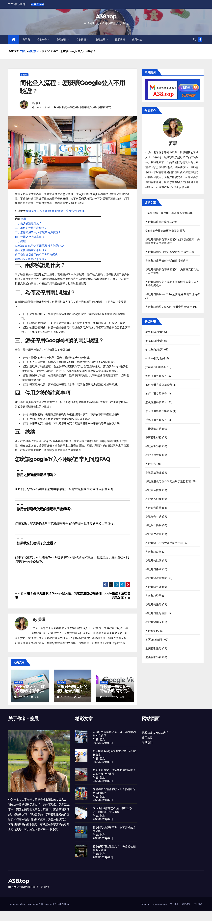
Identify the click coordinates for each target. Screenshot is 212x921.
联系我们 (147, 742)
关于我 (26, 39)
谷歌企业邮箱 (153, 446)
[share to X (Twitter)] (110, 584)
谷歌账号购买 (153, 525)
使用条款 (137, 39)
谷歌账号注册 (153, 507)
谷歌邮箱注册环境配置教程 (161, 221)
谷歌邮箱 (62, 39)
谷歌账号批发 (153, 499)
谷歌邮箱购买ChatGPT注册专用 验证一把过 (171, 306)
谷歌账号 (42, 39)
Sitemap (145, 904)
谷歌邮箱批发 (85, 107)
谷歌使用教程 (67, 107)
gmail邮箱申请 (154, 340)
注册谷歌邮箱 (153, 428)
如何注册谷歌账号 (156, 376)
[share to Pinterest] (127, 584)
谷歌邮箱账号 (153, 604)
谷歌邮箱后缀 (153, 551)
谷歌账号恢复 (153, 490)
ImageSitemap (160, 904)
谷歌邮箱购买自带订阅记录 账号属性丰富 (169, 251)
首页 (23, 51)
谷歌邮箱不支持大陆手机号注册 (164, 543)
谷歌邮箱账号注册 (156, 613)
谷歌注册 (101, 39)
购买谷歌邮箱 (153, 657)
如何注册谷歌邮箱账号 (158, 384)
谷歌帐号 (150, 463)
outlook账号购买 (155, 358)
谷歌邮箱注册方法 (156, 578)
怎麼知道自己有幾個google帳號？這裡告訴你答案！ (56, 210)
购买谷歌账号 (153, 648)
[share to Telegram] (122, 584)
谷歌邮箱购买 (153, 622)
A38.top (106, 16)
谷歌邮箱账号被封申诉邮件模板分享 (166, 260)
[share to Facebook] (105, 584)
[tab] (72, 482)
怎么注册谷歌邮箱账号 (158, 411)
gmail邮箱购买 (154, 349)
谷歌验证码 (152, 630)
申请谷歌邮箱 (153, 437)
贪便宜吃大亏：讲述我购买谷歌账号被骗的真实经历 (29, 690)
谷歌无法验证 (153, 472)
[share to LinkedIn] (116, 584)
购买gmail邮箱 (154, 639)
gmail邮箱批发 (154, 332)
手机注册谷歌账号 (156, 419)
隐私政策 (120, 39)
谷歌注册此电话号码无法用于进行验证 (168, 481)
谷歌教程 (81, 39)
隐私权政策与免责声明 (155, 732)
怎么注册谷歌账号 (156, 402)
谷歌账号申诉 (153, 516)
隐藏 (23, 218)
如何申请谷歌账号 (156, 393)
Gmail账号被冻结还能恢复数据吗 (165, 230)
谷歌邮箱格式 (103, 107)
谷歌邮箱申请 (153, 586)
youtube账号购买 (155, 367)
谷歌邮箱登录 (153, 595)
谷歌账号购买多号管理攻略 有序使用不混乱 (115, 690)
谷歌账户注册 (153, 534)
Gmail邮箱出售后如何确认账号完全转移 (169, 213)
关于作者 (174, 904)
